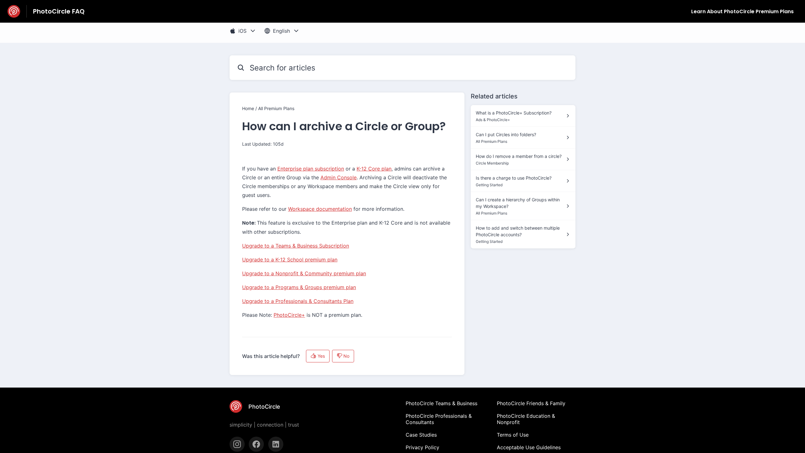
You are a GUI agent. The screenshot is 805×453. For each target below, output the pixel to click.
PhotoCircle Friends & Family (531, 403)
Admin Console (338, 177)
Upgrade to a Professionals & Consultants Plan (297, 301)
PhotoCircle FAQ (59, 11)
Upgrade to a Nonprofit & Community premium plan (304, 273)
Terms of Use (513, 435)
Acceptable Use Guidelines (529, 447)
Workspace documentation (320, 209)
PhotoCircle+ (289, 315)
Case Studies (421, 435)
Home (248, 108)
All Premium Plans (276, 108)
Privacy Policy (422, 447)
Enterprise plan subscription (310, 168)
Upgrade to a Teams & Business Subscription (295, 246)
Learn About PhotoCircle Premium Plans (742, 11)
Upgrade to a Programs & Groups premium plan (299, 287)
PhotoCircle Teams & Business (441, 403)
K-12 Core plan (374, 168)
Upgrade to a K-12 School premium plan (289, 259)
